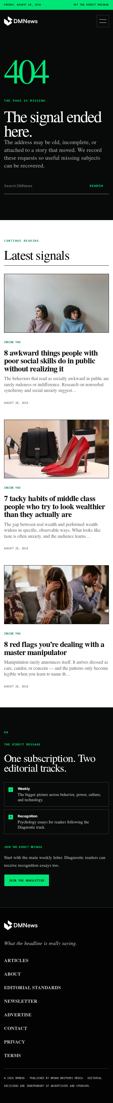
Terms (12, 1055)
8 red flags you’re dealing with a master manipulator (54, 648)
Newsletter (20, 1001)
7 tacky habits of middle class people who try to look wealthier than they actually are (54, 506)
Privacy (14, 1041)
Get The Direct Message (91, 5)
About (12, 973)
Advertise (18, 1014)
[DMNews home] (21, 21)
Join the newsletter (26, 880)
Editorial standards (32, 987)
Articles (16, 960)
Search (96, 185)
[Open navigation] (103, 21)
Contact (15, 1028)
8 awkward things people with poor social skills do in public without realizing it (51, 360)
